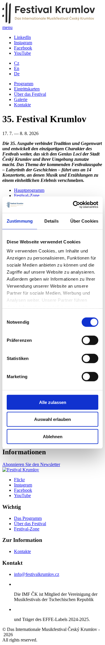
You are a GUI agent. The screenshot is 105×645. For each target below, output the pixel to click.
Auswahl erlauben (52, 419)
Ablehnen (52, 436)
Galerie (20, 99)
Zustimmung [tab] (20, 220)
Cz (16, 63)
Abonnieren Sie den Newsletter (31, 464)
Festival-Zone (26, 195)
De (17, 73)
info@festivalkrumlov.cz (36, 574)
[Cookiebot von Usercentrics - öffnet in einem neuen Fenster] (74, 205)
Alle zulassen (52, 402)
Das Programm (28, 518)
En (16, 68)
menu (7, 27)
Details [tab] (51, 220)
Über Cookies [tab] (84, 220)
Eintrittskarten (27, 88)
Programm (23, 83)
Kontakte (22, 104)
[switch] (90, 340)
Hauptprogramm (29, 190)
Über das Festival (30, 94)
